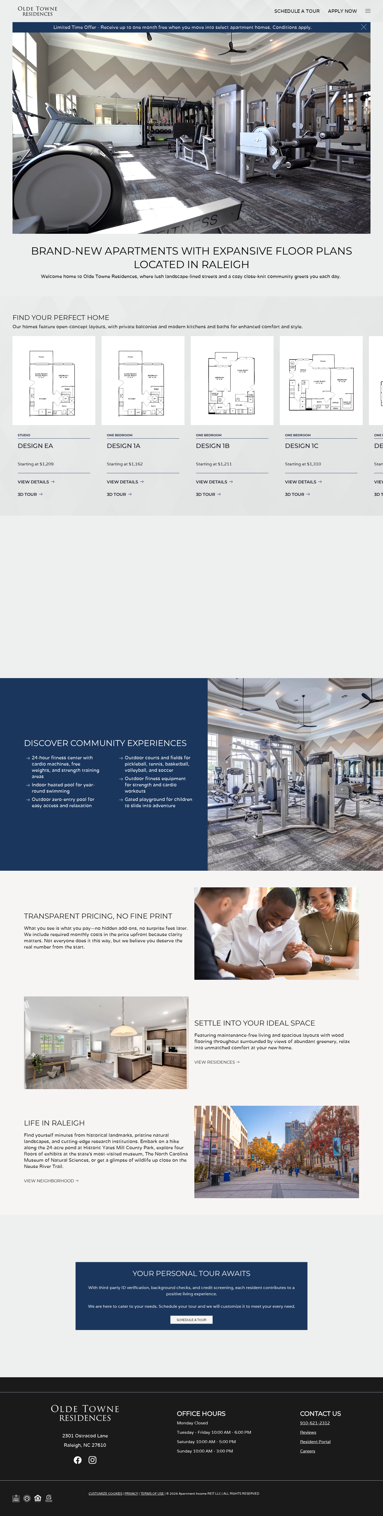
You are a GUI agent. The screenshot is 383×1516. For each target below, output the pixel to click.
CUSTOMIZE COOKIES (105, 1493)
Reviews (308, 1432)
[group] (54, 417)
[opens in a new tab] (78, 1462)
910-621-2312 (315, 1423)
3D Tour (27, 494)
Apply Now (342, 11)
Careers (307, 1451)
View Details (33, 481)
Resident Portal (315, 1441)
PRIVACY (131, 1493)
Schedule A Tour (297, 11)
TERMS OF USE (152, 1493)
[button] (367, 10)
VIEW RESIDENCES (214, 1062)
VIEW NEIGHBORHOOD (49, 1180)
